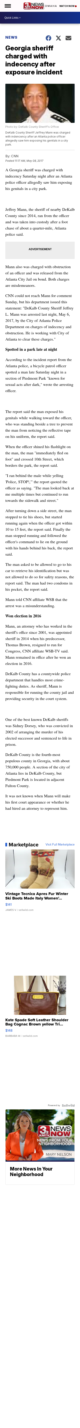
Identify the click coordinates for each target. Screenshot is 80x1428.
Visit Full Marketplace (60, 844)
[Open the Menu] (7, 6)
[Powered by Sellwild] (68, 1105)
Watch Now (67, 6)
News (11, 37)
